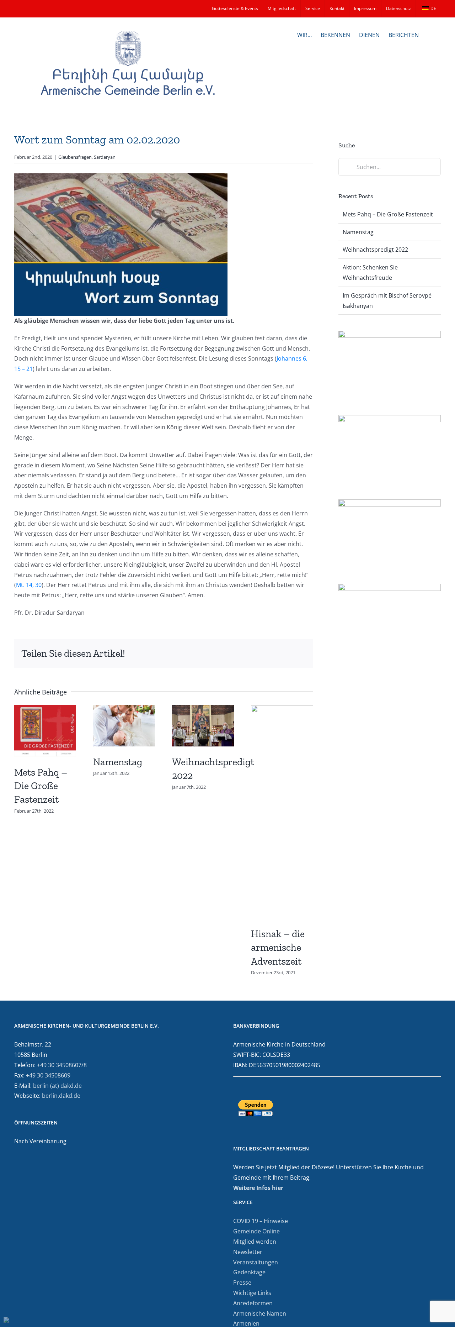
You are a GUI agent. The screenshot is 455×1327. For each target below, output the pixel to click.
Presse (242, 1282)
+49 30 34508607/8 (62, 1065)
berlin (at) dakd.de (57, 1086)
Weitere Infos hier (258, 1188)
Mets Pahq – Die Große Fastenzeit (40, 785)
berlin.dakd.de (61, 1096)
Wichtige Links (252, 1293)
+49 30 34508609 (48, 1075)
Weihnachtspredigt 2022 (375, 249)
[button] (430, 34)
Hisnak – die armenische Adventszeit (278, 947)
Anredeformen (253, 1303)
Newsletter (247, 1252)
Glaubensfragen (75, 157)
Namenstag (117, 762)
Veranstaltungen (255, 1262)
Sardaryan (105, 157)
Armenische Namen (259, 1313)
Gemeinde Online (256, 1231)
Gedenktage (249, 1272)
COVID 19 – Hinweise (260, 1221)
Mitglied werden (254, 1241)
